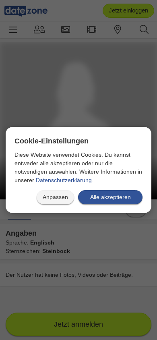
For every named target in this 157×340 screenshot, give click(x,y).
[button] (55, 197)
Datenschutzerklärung (64, 180)
